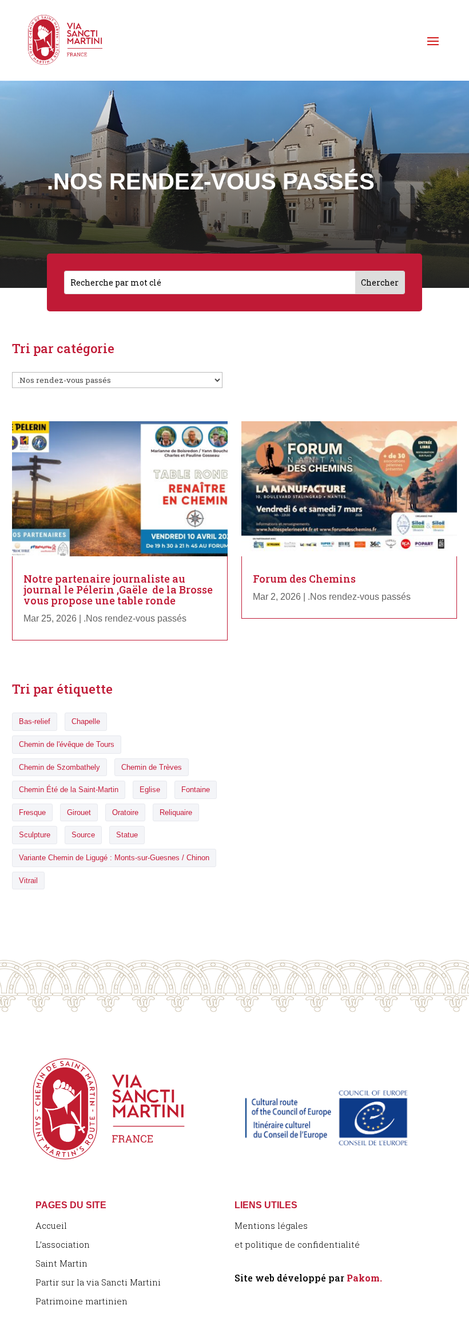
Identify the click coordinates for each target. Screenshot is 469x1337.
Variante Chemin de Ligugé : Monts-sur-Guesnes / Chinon (114, 857)
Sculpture (34, 834)
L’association (62, 1244)
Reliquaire (176, 812)
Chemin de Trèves (151, 767)
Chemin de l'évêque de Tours (66, 744)
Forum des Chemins (304, 579)
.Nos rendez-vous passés (135, 618)
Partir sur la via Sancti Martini (98, 1282)
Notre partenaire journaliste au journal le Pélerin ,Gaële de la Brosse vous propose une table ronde (118, 589)
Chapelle (85, 721)
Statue (127, 834)
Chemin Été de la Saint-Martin (68, 789)
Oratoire (125, 812)
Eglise (150, 789)
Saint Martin (61, 1263)
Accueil (51, 1225)
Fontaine (195, 789)
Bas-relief (34, 721)
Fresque (32, 812)
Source (83, 834)
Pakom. (364, 1278)
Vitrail (28, 880)
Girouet (79, 812)
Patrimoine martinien (81, 1301)
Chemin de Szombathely (59, 767)
